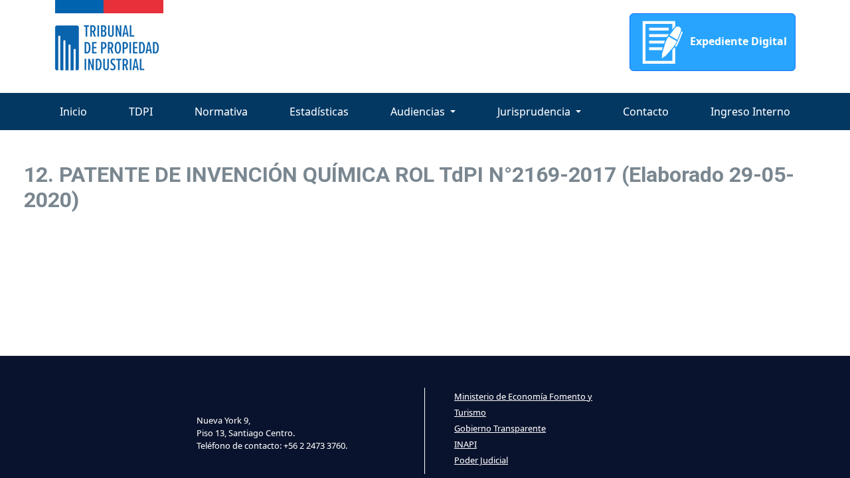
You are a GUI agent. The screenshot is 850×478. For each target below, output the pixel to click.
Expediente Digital (737, 41)
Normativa (221, 111)
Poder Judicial (481, 460)
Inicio (73, 111)
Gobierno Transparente (500, 428)
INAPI (465, 444)
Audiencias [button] (419, 111)
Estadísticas (319, 111)
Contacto (646, 111)
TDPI (141, 111)
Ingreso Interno (750, 111)
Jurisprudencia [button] (535, 111)
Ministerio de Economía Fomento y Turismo (523, 404)
